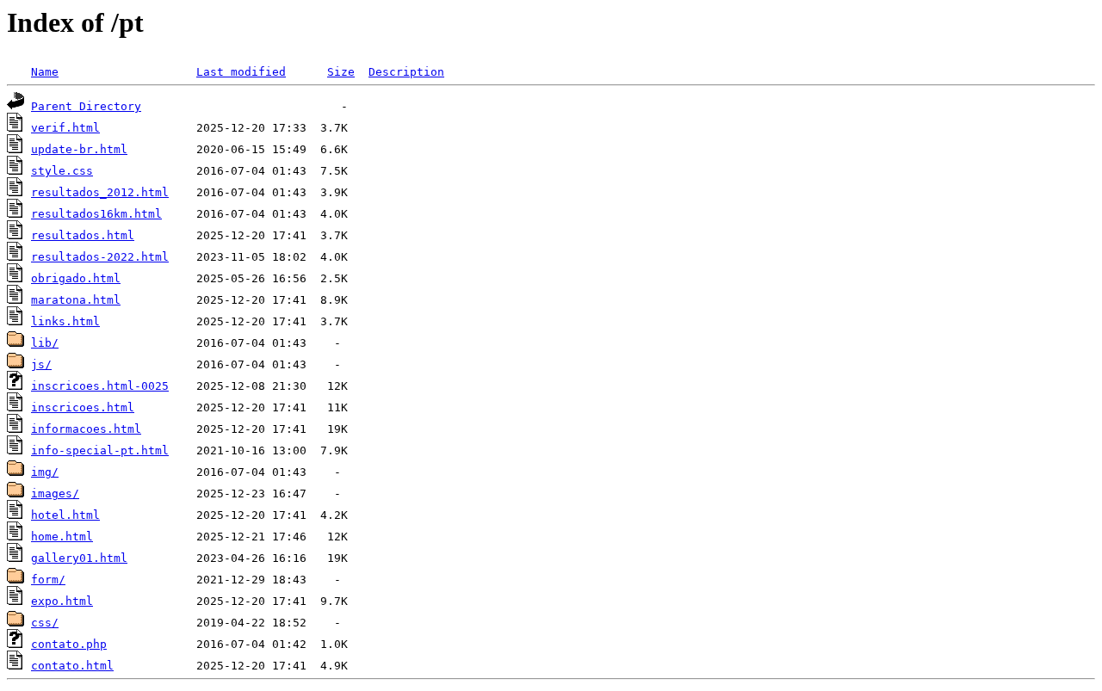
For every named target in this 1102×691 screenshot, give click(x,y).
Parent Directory (86, 106)
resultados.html (82, 235)
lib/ (45, 342)
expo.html (62, 601)
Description (406, 71)
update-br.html (79, 149)
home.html (62, 536)
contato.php (69, 644)
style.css (62, 170)
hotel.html (65, 515)
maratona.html (76, 299)
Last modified (241, 71)
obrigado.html (76, 278)
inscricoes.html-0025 (100, 385)
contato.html (72, 665)
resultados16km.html (96, 213)
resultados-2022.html (100, 256)
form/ (48, 579)
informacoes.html (86, 429)
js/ (41, 364)
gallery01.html (79, 558)
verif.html (65, 127)
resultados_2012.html (100, 192)
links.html (65, 321)
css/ (45, 622)
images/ (55, 493)
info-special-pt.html (100, 450)
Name (45, 71)
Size (341, 71)
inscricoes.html (82, 407)
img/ (45, 472)
